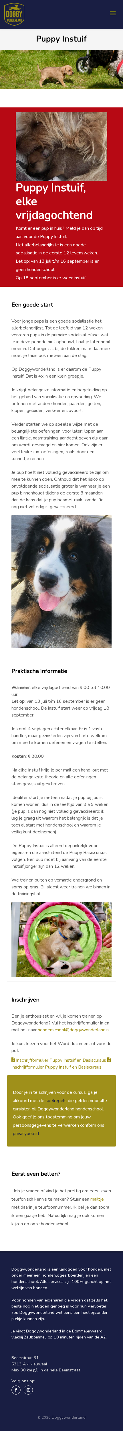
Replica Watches (41, 1412)
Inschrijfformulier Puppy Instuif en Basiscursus (61, 1060)
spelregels (56, 1101)
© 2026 (44, 1417)
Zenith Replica (24, 1405)
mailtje (97, 1199)
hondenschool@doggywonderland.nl (74, 1030)
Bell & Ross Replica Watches (65, 1405)
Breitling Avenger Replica (89, 1399)
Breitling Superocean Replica (38, 1399)
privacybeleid (26, 1133)
